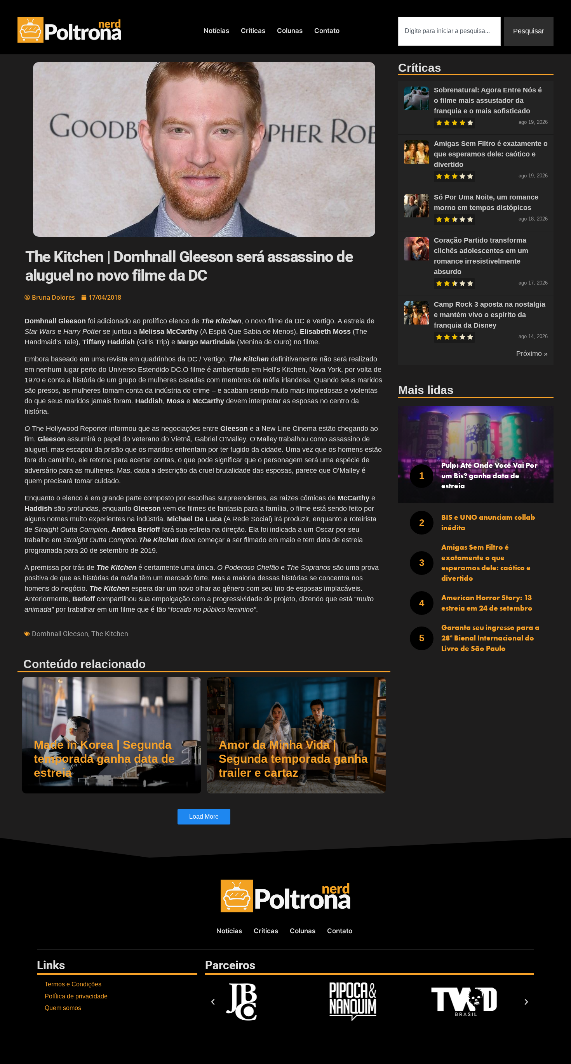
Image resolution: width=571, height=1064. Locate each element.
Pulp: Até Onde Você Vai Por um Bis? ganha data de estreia (489, 475)
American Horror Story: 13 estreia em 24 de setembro (487, 603)
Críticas (253, 31)
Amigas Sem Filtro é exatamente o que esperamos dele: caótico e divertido (491, 154)
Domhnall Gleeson (60, 634)
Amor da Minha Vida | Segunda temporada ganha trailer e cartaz (293, 758)
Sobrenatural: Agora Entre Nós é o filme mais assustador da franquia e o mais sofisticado (488, 100)
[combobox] (449, 31)
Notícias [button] (216, 31)
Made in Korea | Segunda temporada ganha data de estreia (104, 758)
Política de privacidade (76, 996)
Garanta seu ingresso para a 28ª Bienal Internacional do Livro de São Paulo (490, 638)
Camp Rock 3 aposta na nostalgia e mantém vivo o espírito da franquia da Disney (489, 314)
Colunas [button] (290, 31)
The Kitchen (109, 634)
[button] (213, 1002)
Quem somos (63, 1008)
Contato (326, 31)
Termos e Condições (73, 984)
